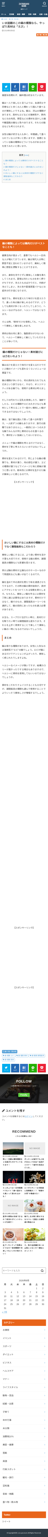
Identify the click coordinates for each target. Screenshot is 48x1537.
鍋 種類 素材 (22, 1056)
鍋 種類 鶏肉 (9, 1060)
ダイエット (8, 1354)
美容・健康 (21, 14)
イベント (7, 1338)
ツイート (6, 1521)
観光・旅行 (8, 1477)
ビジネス (7, 1362)
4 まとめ (7, 179)
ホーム (3, 14)
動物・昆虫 (8, 1395)
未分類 (6, 1428)
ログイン (29, 1116)
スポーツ (7, 1346)
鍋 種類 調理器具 (38, 1056)
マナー (6, 1379)
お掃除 (6, 1330)
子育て (6, 1412)
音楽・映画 (32, 14)
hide (26, 155)
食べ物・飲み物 (10, 1051)
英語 (5, 1461)
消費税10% (8, 1436)
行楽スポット (9, 1469)
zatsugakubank (23, 1533)
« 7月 (4, 1312)
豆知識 (11, 14)
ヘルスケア (8, 1371)
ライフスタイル (10, 1387)
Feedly (23, 1095)
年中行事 (7, 1420)
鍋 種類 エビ (9, 1056)
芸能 (5, 1453)
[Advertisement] (24, 209)
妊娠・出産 (43, 14)
